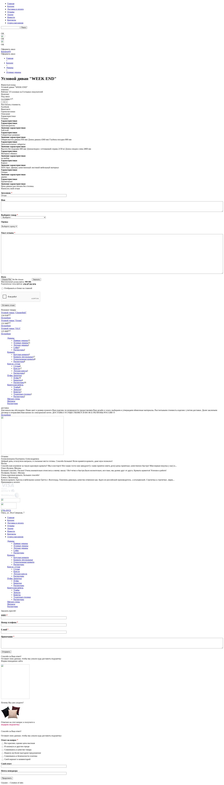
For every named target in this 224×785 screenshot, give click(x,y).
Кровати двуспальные (23, 357)
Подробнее (6, 318)
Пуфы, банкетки (14, 375)
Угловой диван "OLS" (11, 328)
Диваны (10, 338)
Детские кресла (20, 371)
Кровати (11, 352)
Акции (10, 14)
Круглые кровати (21, 354)
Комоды (17, 392)
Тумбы (16, 387)
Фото (3, 277)
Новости (11, 17)
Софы (16, 347)
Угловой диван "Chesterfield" (13, 312)
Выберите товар (9, 215)
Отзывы (10, 12)
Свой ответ (6, 764)
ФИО (4, 615)
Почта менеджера (9, 771)
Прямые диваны (20, 340)
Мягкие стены (13, 399)
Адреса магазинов (15, 23)
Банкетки (17, 380)
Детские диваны (20, 345)
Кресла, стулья (13, 364)
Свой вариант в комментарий (17, 759)
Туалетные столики (22, 394)
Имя (3, 200)
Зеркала (16, 389)
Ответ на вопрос (9, 740)
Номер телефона (9, 622)
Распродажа (18, 350)
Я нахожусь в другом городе (16, 746)
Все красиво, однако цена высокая (19, 743)
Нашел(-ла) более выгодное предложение (22, 753)
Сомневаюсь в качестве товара (17, 750)
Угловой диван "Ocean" (11, 320)
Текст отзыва (8, 233)
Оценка (4, 222)
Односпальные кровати (23, 359)
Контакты (11, 20)
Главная (10, 3)
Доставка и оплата (15, 9)
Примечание (7, 637)
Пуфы (16, 378)
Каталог (10, 6)
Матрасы (11, 401)
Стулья (16, 366)
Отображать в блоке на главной (18, 288)
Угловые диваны (20, 343)
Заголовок (6, 193)
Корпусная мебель (15, 385)
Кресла (16, 368)
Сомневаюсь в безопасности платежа (20, 756)
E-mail (4, 629)
